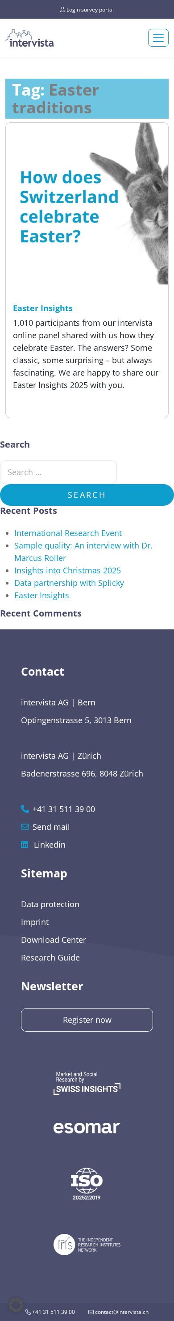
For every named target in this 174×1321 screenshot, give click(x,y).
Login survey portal (89, 9)
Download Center (53, 939)
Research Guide (50, 957)
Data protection (50, 904)
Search (87, 494)
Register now (87, 1019)
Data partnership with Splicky (69, 582)
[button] (16, 1305)
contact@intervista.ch (121, 1312)
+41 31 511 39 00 (53, 1312)
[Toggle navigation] (158, 38)
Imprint (35, 922)
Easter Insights (41, 595)
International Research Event (68, 533)
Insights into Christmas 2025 (67, 570)
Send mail (51, 826)
